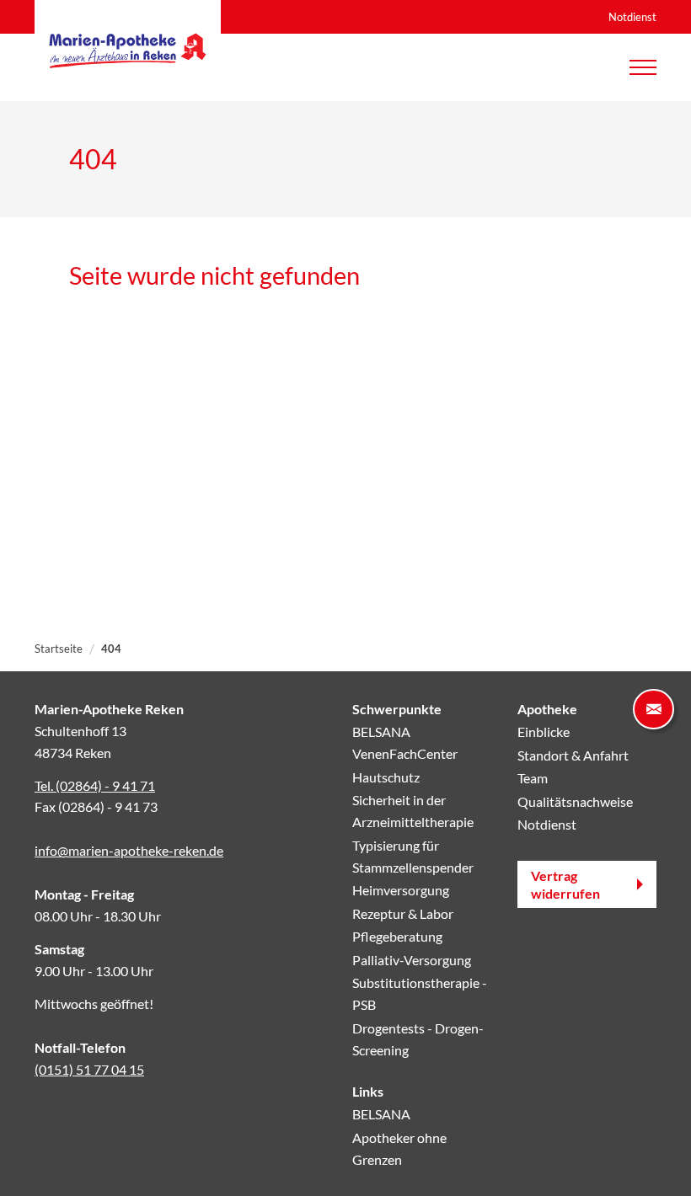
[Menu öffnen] (643, 67)
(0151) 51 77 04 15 (89, 1069)
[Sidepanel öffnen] (653, 709)
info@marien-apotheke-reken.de (129, 850)
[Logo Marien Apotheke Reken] (128, 50)
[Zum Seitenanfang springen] (653, 1158)
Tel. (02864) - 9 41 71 (95, 785)
